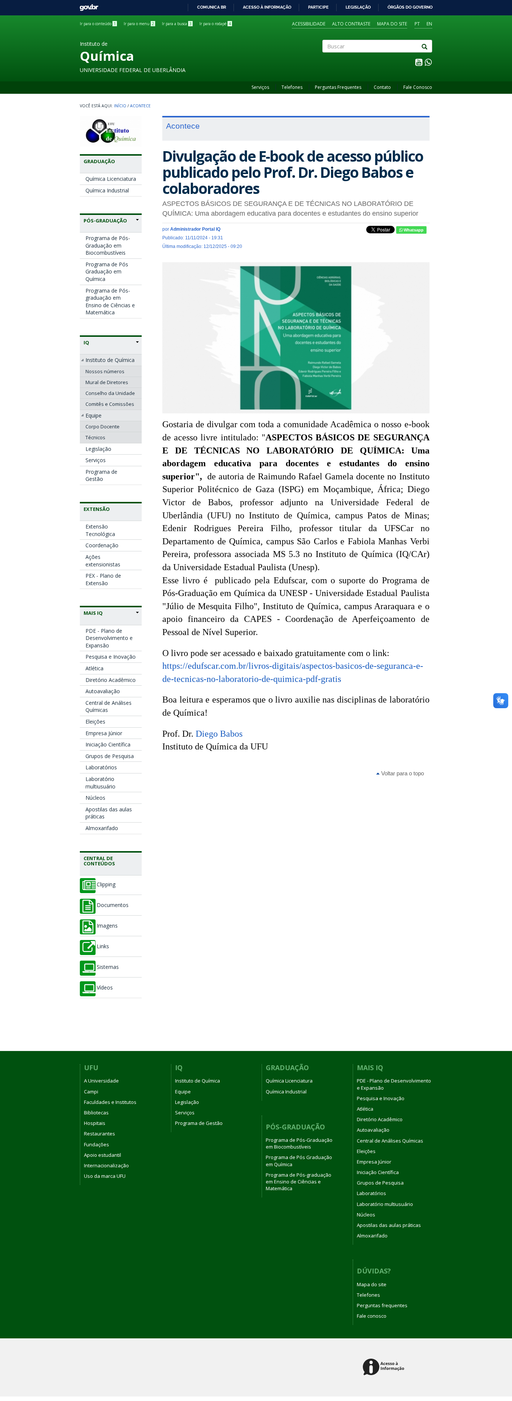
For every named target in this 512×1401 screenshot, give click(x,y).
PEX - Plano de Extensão (103, 579)
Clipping (106, 884)
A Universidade (101, 1080)
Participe (318, 7)
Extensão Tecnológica (100, 530)
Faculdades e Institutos (110, 1102)
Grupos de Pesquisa (109, 756)
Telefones (291, 87)
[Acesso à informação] (385, 1367)
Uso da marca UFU (105, 1176)
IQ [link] (86, 342)
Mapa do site (392, 24)
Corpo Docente (102, 426)
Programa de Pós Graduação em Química (106, 271)
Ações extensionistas (102, 560)
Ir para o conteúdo (98, 23)
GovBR (86, 5)
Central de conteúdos (99, 861)
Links (103, 946)
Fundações (96, 1144)
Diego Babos (219, 734)
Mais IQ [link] (93, 613)
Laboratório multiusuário (100, 782)
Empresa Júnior (103, 733)
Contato (382, 87)
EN (429, 24)
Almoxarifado (101, 828)
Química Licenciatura (110, 178)
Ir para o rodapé (215, 23)
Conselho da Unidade (110, 393)
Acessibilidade (308, 24)
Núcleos (95, 797)
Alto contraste (351, 24)
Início (120, 105)
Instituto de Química (110, 359)
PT (417, 24)
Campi (91, 1091)
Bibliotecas (96, 1112)
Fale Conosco (417, 87)
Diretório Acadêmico (110, 679)
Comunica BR (211, 7)
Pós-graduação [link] (105, 220)
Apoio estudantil (102, 1155)
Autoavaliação (102, 691)
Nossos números (104, 371)
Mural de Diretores (106, 382)
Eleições (95, 721)
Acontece (140, 105)
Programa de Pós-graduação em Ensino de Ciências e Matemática (110, 301)
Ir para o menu (139, 23)
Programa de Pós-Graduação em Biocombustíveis (107, 245)
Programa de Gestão (101, 475)
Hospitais (94, 1123)
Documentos (113, 905)
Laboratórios (101, 767)
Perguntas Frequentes (338, 87)
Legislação (358, 7)
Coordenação (101, 545)
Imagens (107, 925)
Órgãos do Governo (410, 7)
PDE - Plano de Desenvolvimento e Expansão (109, 638)
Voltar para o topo (402, 773)
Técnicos (95, 437)
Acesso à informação (267, 7)
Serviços (260, 87)
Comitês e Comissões (109, 404)
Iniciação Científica (107, 744)
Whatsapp (413, 230)
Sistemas (108, 967)
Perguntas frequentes (382, 1305)
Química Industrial (107, 190)
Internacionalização (106, 1165)
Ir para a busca (177, 23)
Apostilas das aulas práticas (108, 813)
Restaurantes (99, 1133)
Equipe (93, 415)
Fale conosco (371, 1315)
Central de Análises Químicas (108, 706)
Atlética (94, 668)
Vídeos (105, 987)
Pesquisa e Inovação (110, 656)
